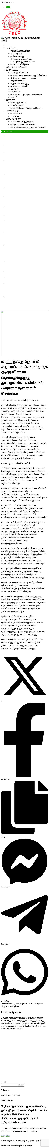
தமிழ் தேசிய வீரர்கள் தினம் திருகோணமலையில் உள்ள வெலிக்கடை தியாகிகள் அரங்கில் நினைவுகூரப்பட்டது (25, 191)
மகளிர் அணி (16, 105)
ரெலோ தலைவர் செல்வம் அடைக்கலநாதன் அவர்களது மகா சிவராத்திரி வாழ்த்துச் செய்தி (22, 1019)
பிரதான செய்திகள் (10, 1006)
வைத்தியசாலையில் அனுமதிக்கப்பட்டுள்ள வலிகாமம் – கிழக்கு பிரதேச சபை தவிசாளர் (27, 279)
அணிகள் (10, 100)
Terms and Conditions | (10, 1145)
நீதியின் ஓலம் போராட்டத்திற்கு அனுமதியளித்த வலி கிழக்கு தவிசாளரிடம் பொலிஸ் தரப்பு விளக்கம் (26, 139)
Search (3, 1082)
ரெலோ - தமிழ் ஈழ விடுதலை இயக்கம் (25, 1140)
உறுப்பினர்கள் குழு (19, 83)
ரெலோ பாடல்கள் (18, 86)
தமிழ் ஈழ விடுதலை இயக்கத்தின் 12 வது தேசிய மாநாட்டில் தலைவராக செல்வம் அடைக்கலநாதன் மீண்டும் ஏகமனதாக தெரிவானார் (25, 224)
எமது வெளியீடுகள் (19, 64)
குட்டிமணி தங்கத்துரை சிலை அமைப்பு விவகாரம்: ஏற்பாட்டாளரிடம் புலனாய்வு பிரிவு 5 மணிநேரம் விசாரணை (25, 147)
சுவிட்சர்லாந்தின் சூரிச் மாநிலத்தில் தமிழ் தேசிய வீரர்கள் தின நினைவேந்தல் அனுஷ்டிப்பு (25, 177)
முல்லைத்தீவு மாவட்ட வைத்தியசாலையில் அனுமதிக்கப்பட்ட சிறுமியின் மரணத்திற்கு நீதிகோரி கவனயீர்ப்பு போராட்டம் (26, 256)
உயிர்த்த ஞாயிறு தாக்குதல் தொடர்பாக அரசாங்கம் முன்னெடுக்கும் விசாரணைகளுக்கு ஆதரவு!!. (25, 248)
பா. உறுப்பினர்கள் (19, 72)
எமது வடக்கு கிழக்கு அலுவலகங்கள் (28, 127)
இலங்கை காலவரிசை (21, 59)
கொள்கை (15, 91)
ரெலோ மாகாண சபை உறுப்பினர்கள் (28, 75)
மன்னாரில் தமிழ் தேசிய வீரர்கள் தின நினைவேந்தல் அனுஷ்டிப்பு (24, 184)
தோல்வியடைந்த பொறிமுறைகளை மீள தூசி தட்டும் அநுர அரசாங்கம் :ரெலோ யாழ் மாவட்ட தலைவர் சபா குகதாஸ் (23, 1026)
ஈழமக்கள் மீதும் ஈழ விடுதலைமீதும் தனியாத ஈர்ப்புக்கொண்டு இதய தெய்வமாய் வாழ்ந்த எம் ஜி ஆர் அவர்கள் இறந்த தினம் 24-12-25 (25, 265)
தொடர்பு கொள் (13, 119)
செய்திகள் (10, 48)
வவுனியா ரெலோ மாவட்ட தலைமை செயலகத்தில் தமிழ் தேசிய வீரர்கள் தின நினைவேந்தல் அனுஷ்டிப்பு (25, 169)
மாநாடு (14, 97)
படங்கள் (14, 116)
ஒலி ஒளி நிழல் (13, 110)
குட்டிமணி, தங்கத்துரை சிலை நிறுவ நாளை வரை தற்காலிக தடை (23, 162)
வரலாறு (14, 89)
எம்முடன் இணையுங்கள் (22, 124)
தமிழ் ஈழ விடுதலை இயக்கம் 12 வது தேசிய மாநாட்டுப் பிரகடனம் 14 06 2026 (26, 216)
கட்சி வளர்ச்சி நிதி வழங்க (22, 121)
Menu (4, 41)
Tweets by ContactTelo (10, 1095)
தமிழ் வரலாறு (17, 56)
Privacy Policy (26, 1145)
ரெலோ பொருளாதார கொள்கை (26, 94)
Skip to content (7, 2)
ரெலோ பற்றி (12, 70)
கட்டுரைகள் (16, 53)
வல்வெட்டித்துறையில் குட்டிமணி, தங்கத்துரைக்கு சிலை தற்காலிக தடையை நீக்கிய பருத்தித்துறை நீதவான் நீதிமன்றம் (27, 155)
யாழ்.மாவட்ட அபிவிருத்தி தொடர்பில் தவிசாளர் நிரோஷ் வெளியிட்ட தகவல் (24, 273)
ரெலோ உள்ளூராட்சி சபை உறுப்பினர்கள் (23, 79)
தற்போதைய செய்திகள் (31, 1003)
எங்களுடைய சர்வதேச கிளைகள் (26, 108)
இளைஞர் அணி (18, 102)
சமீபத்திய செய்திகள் (20, 51)
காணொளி (16, 113)
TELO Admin (33, 400)
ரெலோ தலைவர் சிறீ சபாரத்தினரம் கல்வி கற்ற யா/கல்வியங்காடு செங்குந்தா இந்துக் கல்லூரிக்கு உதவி (27, 210)
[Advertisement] (24, 1055)
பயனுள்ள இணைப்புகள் (22, 62)
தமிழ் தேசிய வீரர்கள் (16, 67)
